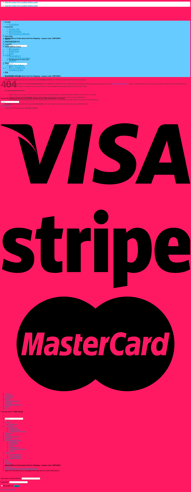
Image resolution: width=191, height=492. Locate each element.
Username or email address (11, 478)
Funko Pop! (9, 27)
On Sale (8, 22)
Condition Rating (16, 70)
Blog (6, 72)
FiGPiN (7, 39)
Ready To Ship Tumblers (19, 58)
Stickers (12, 60)
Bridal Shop (14, 51)
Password (5, 482)
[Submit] (1, 104)
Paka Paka (9, 36)
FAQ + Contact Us (17, 67)
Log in (16, 486)
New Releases (15, 31)
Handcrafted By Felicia (13, 46)
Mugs (11, 53)
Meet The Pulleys (16, 65)
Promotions (14, 24)
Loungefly (8, 44)
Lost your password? (8, 489)
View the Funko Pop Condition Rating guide (21, 2)
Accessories (14, 49)
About (7, 63)
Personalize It (15, 56)
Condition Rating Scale (120, 84)
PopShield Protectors (12, 41)
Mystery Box (14, 29)
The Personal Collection (19, 34)
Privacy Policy (6, 105)
